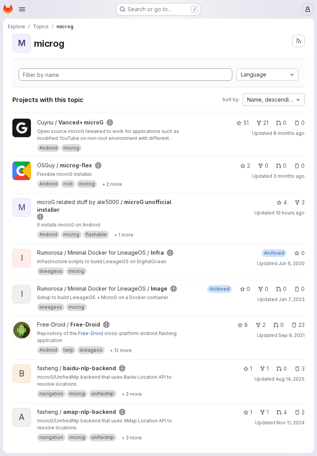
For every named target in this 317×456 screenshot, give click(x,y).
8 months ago (289, 133)
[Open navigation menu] (22, 9)
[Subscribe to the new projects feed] (298, 41)
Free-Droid (90, 333)
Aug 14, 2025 (290, 379)
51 (246, 122)
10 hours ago (290, 213)
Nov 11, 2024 (290, 422)
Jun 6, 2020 (291, 263)
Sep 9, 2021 (291, 335)
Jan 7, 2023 (292, 299)
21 (265, 122)
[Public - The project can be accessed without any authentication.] (110, 122)
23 (301, 325)
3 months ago (289, 176)
